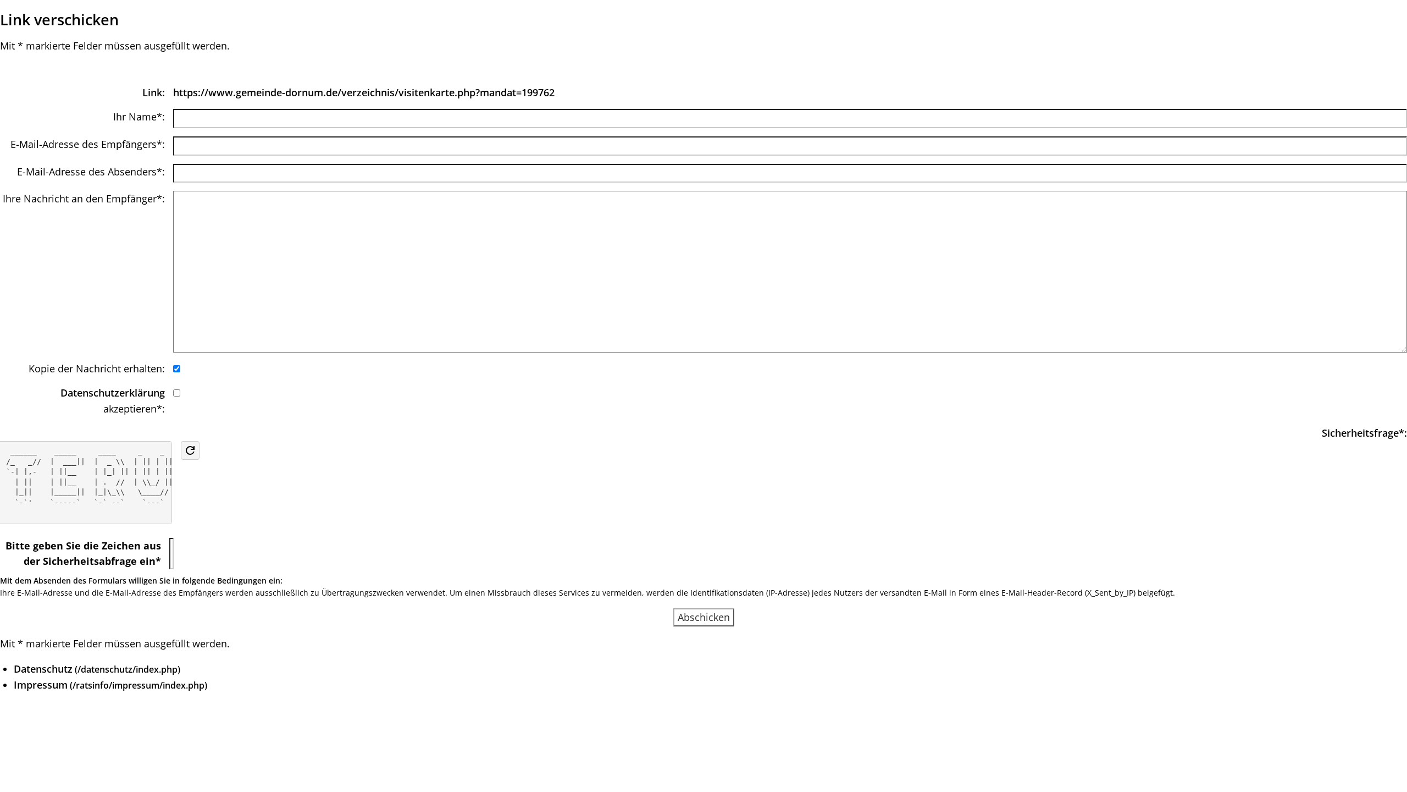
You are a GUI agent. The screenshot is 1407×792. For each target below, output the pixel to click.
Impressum (41, 684)
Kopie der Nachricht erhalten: (97, 368)
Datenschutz (43, 668)
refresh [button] (190, 450)
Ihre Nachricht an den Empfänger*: (84, 198)
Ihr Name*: (139, 116)
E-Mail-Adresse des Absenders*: (91, 171)
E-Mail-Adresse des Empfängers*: (87, 144)
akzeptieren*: (112, 400)
